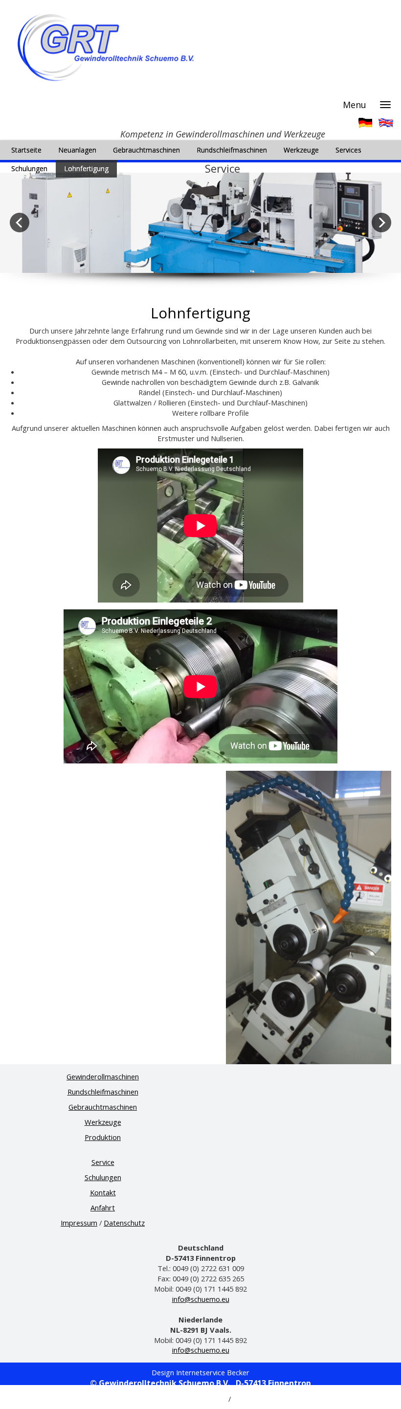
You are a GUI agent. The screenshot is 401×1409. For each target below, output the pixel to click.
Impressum (79, 1223)
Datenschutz (124, 1223)
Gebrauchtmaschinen (102, 1107)
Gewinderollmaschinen (103, 1076)
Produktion (103, 1137)
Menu (354, 105)
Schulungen (103, 1177)
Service (102, 1162)
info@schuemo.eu (200, 1299)
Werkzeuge (103, 1122)
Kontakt (103, 1192)
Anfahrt (102, 1207)
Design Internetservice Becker (200, 1372)
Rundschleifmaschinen (102, 1091)
